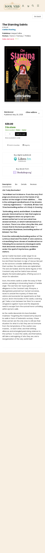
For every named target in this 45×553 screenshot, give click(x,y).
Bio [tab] (16, 184)
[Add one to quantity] (12, 134)
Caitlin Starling (8, 29)
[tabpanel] (22, 268)
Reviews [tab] (33, 184)
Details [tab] (24, 184)
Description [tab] (6, 184)
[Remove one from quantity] (6, 134)
